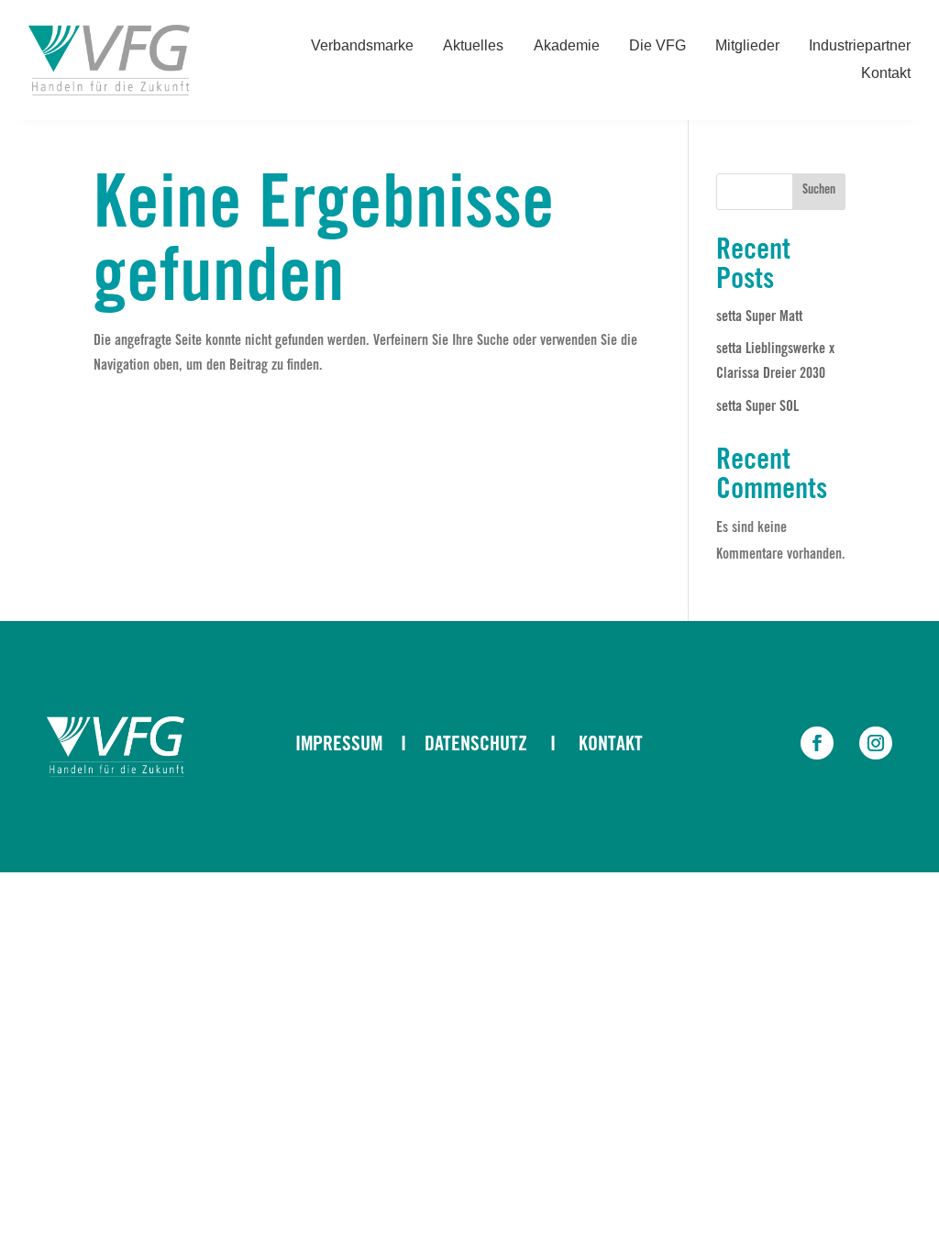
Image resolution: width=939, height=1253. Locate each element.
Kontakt (886, 74)
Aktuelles (473, 46)
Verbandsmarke (362, 46)
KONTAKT (611, 746)
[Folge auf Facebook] (817, 743)
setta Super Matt (759, 317)
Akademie (567, 46)
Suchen (818, 190)
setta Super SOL (757, 407)
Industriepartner (860, 46)
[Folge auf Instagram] (875, 743)
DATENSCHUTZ (476, 746)
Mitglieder (747, 46)
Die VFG (657, 46)
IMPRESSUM (338, 746)
